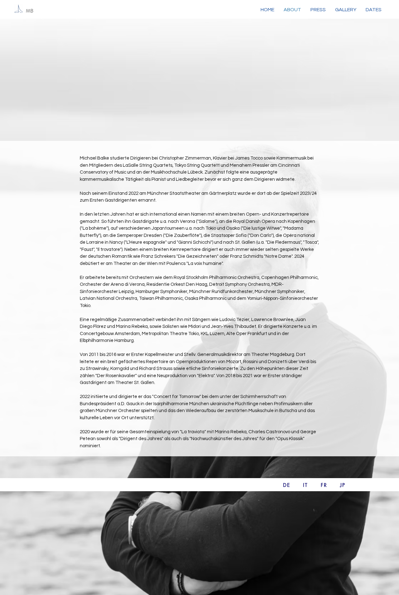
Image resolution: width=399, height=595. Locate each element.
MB (29, 10)
